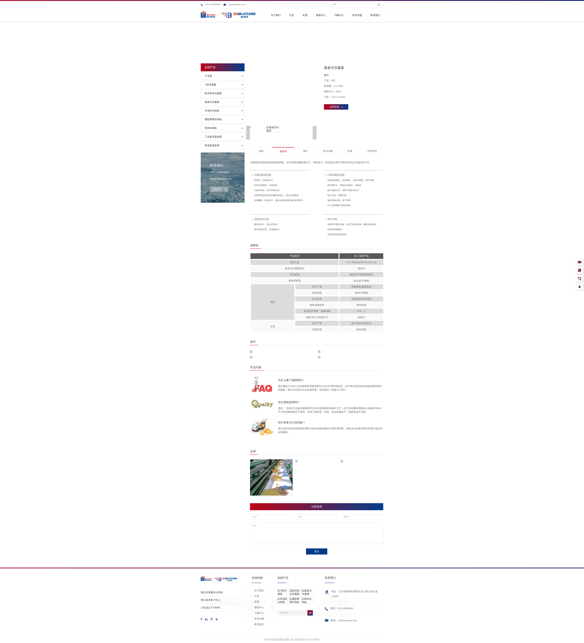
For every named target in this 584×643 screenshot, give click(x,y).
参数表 (283, 151)
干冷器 (208, 76)
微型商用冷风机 (213, 119)
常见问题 (328, 151)
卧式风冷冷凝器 (213, 93)
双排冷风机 (211, 128)
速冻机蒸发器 (212, 145)
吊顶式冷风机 (212, 110)
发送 (316, 551)
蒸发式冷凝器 (212, 102)
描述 (261, 151)
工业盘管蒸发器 (213, 136)
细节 (305, 151)
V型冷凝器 (210, 84)
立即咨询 (334, 107)
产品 (289, 43)
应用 (349, 151)
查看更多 (217, 189)
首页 (279, 43)
